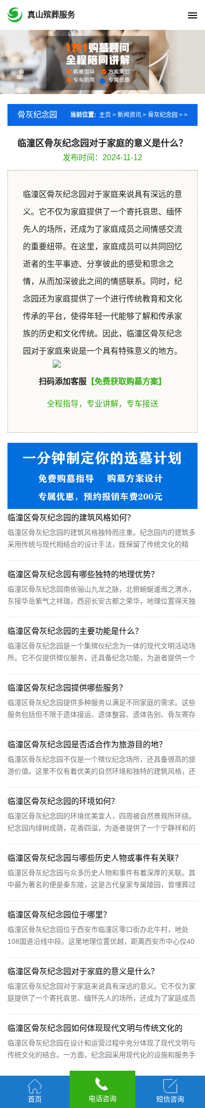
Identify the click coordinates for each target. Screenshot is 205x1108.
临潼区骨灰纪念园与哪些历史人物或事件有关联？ (95, 858)
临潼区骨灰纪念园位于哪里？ (59, 914)
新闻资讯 (129, 114)
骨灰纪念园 (163, 114)
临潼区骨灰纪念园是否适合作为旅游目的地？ (87, 744)
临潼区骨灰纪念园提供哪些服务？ (67, 688)
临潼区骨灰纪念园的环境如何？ (63, 801)
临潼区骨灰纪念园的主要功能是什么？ (75, 631)
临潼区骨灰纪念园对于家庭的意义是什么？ (83, 971)
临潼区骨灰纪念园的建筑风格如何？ (71, 517)
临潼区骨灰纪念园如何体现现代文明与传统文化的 (95, 1028)
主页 (105, 114)
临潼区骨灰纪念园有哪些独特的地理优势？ (83, 574)
